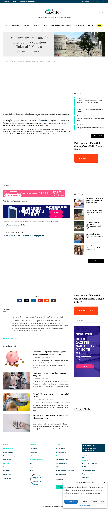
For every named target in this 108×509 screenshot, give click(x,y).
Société (5, 445)
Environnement (8, 448)
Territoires (33, 445)
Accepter (71, 501)
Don (99, 25)
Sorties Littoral (61, 452)
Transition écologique (10, 456)
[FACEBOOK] (19, 300)
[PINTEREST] (40, 300)
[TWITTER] (26, 300)
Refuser (85, 501)
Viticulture (33, 448)
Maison (32, 471)
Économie (6, 467)
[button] (104, 482)
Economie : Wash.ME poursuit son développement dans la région (93, 225)
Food (31, 463)
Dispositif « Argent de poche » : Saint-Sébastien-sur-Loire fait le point (50, 353)
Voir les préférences (98, 501)
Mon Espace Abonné (88, 1)
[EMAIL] (53, 300)
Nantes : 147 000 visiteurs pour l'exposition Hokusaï (31, 317)
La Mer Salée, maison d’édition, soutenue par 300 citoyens (95, 236)
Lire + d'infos (98, 135)
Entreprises (7, 474)
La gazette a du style (36, 459)
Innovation (6, 471)
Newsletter (85, 477)
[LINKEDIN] (33, 300)
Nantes (42, 120)
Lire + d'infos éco (96, 261)
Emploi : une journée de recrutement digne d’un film (94, 212)
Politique (6, 463)
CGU (57, 467)
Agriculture (33, 452)
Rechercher (59, 479)
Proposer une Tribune (89, 474)
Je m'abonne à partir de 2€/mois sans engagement (23, 236)
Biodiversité (7, 459)
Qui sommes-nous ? (62, 459)
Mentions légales (61, 463)
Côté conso (7, 478)
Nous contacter (100, 1)
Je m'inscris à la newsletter (14, 225)
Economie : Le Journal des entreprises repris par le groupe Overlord (94, 200)
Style (31, 467)
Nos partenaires (61, 474)
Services (85, 460)
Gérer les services (69, 496)
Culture (32, 456)
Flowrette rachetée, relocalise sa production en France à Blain (95, 248)
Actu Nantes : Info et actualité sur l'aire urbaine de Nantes (54, 17)
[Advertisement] (36, 88)
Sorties (58, 445)
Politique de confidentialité (84, 505)
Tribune (58, 456)
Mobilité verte (8, 452)
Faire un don (87, 158)
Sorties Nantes (61, 448)
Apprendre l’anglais (88, 470)
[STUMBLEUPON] (46, 300)
